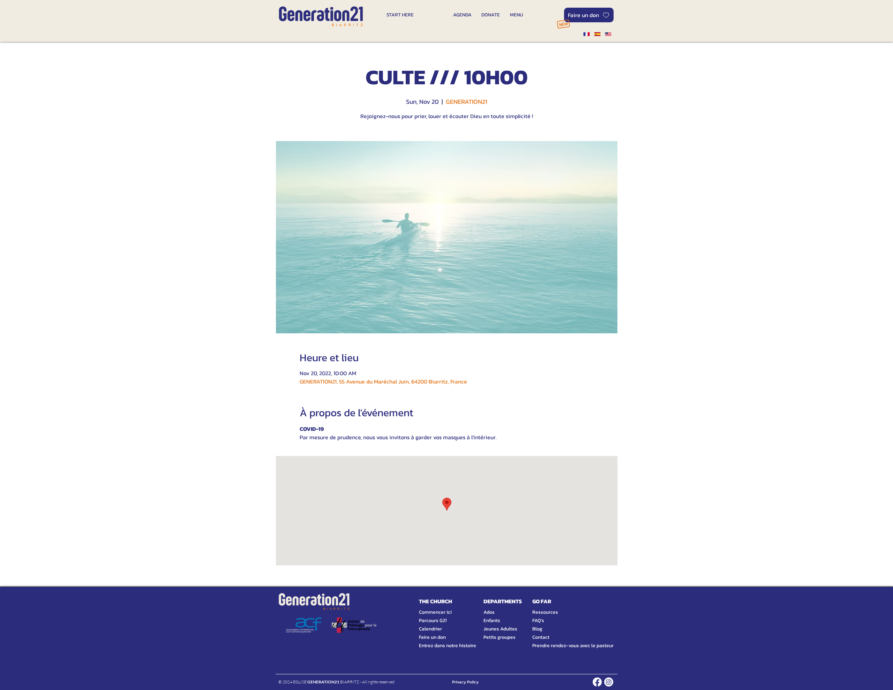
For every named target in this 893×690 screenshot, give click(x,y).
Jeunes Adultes (500, 629)
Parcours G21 (432, 620)
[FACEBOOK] (597, 682)
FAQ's (538, 620)
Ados (489, 612)
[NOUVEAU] (563, 24)
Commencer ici (435, 612)
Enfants (491, 620)
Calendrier (430, 629)
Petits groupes (499, 637)
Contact (540, 637)
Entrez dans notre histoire (439, 645)
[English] (608, 34)
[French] (586, 34)
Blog (537, 629)
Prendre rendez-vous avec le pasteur (565, 645)
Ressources (545, 612)
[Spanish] (597, 34)
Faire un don (432, 637)
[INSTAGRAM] (608, 682)
